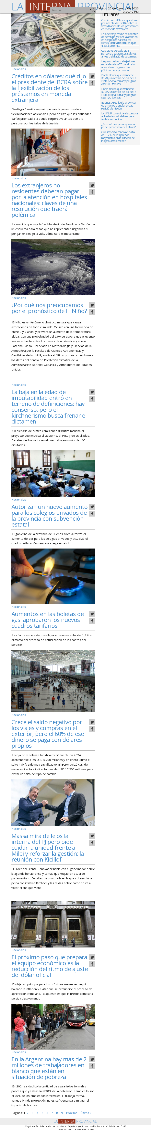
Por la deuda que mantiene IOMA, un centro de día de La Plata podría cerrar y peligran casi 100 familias (118, 80)
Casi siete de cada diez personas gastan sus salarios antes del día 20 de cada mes (119, 53)
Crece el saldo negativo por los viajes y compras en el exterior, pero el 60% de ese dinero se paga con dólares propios (47, 733)
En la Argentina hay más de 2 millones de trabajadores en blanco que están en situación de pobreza (49, 1068)
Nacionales (18, 69)
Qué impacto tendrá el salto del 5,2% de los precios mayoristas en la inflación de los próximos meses (118, 137)
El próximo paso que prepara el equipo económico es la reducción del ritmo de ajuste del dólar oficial (49, 966)
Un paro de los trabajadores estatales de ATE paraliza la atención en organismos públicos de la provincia (118, 66)
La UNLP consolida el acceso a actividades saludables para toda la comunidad (119, 116)
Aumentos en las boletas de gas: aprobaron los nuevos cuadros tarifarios (47, 620)
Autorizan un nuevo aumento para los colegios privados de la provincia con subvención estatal (49, 515)
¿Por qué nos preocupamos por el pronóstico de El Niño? (49, 308)
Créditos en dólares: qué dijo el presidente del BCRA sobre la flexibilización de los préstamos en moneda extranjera (49, 88)
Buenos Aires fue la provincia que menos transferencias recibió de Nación (118, 105)
